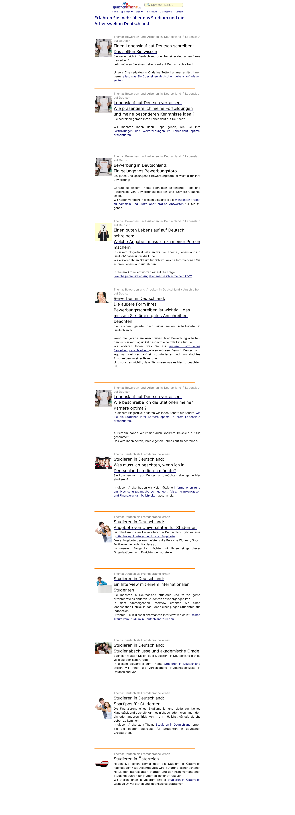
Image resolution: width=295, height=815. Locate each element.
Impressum (151, 11)
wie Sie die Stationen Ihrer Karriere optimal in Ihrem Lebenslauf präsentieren (157, 417)
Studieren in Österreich (184, 780)
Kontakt (179, 11)
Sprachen (125, 11)
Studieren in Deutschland (182, 664)
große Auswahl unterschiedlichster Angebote (144, 536)
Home (115, 11)
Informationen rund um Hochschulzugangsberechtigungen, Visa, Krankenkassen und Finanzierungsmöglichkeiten (157, 491)
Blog (138, 11)
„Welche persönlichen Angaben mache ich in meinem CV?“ (153, 276)
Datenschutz (166, 11)
